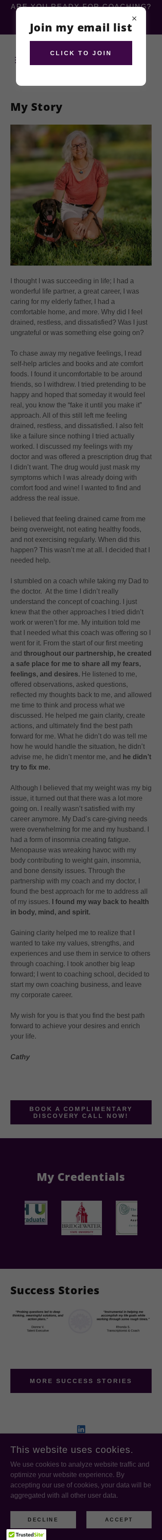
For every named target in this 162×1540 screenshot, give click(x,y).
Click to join (81, 53)
